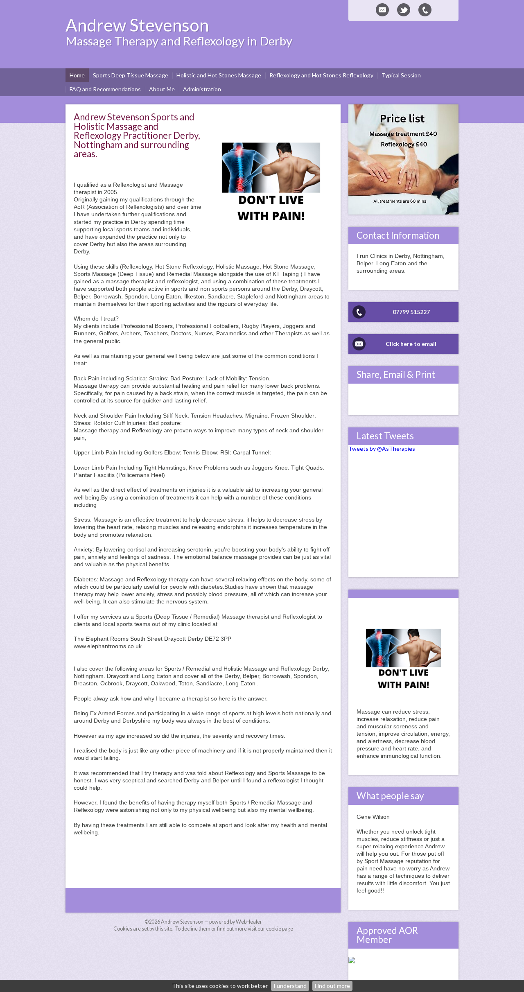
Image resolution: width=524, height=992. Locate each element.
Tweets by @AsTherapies (381, 448)
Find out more (332, 985)
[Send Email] (382, 10)
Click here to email (411, 343)
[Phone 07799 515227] (425, 10)
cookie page (279, 929)
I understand (290, 985)
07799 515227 (411, 311)
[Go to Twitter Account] (403, 10)
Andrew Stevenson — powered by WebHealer (211, 922)
